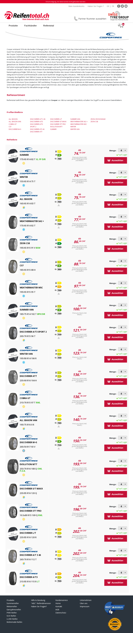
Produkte (13, 26)
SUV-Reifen (11, 616)
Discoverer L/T (56, 119)
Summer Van (75, 119)
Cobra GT (12, 124)
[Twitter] (122, 6)
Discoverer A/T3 (36, 121)
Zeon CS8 (94, 121)
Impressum (84, 606)
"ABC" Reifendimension (41, 603)
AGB (57, 609)
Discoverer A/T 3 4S (37, 119)
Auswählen (117, 160)
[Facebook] (118, 6)
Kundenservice (61, 600)
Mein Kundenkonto (76, 6)
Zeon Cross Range (98, 119)
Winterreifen (12, 606)
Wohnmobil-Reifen (14, 622)
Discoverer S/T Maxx (58, 121)
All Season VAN (15, 121)
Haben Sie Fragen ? (96, 6)
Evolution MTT (56, 127)
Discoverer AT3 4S (37, 129)
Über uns (83, 603)
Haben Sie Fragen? (39, 606)
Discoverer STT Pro (58, 124)
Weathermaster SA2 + (79, 121)
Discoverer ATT (36, 132)
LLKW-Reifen (12, 619)
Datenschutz (60, 612)
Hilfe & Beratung (38, 600)
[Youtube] (126, 6)
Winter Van (74, 129)
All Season (13, 119)
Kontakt (58, 606)
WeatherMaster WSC (78, 124)
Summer (53, 129)
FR (113, 6)
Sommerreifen (13, 603)
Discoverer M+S (15, 129)
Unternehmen (85, 600)
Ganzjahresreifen (14, 609)
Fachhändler (30, 26)
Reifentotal (48, 26)
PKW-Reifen (12, 612)
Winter (73, 127)
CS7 (10, 127)
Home (58, 603)
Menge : (113, 150)
